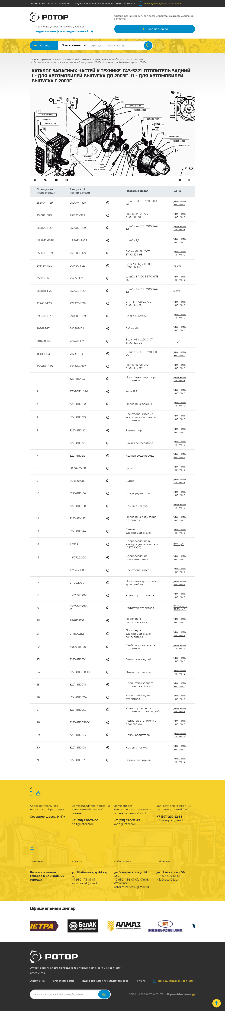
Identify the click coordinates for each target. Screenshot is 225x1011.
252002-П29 (90, 160)
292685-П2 (174, 136)
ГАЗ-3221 (138, 59)
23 (186, 168)
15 (163, 124)
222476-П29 (86, 156)
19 (72, 102)
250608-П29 (135, 106)
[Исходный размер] (56, 180)
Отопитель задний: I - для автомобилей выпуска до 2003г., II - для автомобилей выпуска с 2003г (90, 62)
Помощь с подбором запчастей (162, 3)
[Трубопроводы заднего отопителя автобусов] (190, 180)
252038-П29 (47, 114)
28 (74, 98)
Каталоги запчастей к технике (73, 59)
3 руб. (177, 290)
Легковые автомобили (108, 59)
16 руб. (177, 265)
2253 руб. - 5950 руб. (180, 608)
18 (62, 102)
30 (117, 97)
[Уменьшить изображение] (45, 180)
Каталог (45, 45)
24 (178, 93)
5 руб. (177, 341)
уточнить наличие (179, 202)
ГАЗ (128, 59)
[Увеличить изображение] (35, 180)
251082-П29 (99, 169)
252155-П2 (48, 119)
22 (90, 93)
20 (162, 133)
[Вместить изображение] (66, 180)
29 (122, 102)
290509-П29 (153, 119)
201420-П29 (183, 145)
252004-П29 (140, 110)
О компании (37, 3)
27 (60, 98)
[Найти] (148, 45)
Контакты (130, 3)
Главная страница (40, 59)
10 (44, 129)
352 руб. (178, 544)
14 (153, 124)
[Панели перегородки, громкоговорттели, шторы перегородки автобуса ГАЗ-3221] (179, 180)
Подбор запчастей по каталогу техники (97, 3)
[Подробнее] (107, 202)
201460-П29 (50, 123)
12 (72, 107)
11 (38, 111)
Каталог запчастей (59, 3)
